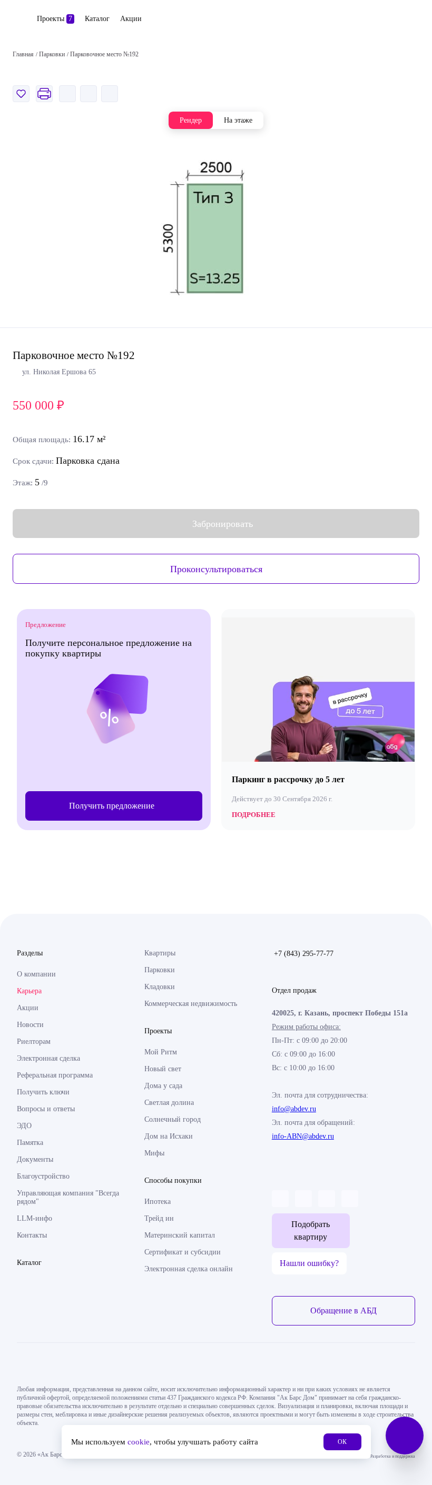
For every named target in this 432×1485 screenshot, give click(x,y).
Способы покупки (173, 1180)
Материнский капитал (179, 1235)
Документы (35, 1159)
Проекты (54, 19)
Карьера (29, 991)
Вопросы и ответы (46, 1109)
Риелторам (34, 1041)
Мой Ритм (160, 1052)
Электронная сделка (48, 1058)
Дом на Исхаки (168, 1136)
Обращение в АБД (343, 1310)
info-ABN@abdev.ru (303, 1136)
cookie (138, 1442)
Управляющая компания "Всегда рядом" (68, 1197)
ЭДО (24, 1126)
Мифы (154, 1153)
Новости (30, 1025)
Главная (23, 54)
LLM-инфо (34, 1218)
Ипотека (157, 1201)
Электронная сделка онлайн (188, 1269)
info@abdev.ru (294, 1109)
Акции (131, 19)
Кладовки (159, 987)
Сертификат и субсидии (182, 1252)
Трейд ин (159, 1218)
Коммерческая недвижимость (190, 1004)
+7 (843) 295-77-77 (303, 954)
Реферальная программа (55, 1075)
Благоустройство (43, 1176)
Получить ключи (43, 1092)
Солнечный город (172, 1119)
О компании (36, 974)
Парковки (159, 970)
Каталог (97, 19)
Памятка (30, 1143)
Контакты (32, 1235)
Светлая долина (169, 1103)
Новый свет (162, 1069)
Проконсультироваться (216, 569)
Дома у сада (163, 1086)
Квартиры (159, 953)
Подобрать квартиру (310, 1230)
